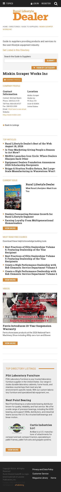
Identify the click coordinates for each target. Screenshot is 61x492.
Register (46, 3)
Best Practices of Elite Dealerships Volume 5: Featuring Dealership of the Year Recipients (30, 259)
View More (10, 228)
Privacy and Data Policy (42, 469)
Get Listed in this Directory (16, 50)
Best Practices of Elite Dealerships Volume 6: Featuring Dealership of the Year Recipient (30, 250)
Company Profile (13, 80)
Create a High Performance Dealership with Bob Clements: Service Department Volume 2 (31, 272)
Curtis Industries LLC (41, 426)
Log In (36, 3)
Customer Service (40, 474)
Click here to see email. (17, 109)
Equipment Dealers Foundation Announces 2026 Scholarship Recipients (30, 163)
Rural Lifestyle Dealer (40, 184)
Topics (9, 3)
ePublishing (19, 485)
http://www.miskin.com (12, 115)
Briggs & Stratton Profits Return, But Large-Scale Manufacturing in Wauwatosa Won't (30, 170)
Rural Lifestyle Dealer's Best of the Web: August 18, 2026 (28, 145)
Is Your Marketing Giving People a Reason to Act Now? (30, 151)
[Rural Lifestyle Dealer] (13, 197)
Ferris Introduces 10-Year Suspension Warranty (27, 327)
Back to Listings (12, 125)
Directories (14, 27)
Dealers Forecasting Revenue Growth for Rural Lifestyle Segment (29, 215)
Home (5, 27)
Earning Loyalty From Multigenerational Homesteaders (29, 222)
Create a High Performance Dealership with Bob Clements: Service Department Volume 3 (31, 266)
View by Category (45, 68)
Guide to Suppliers (29, 27)
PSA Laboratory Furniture (23, 375)
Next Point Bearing (18, 400)
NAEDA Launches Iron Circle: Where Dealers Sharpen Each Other (31, 157)
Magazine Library (40, 478)
